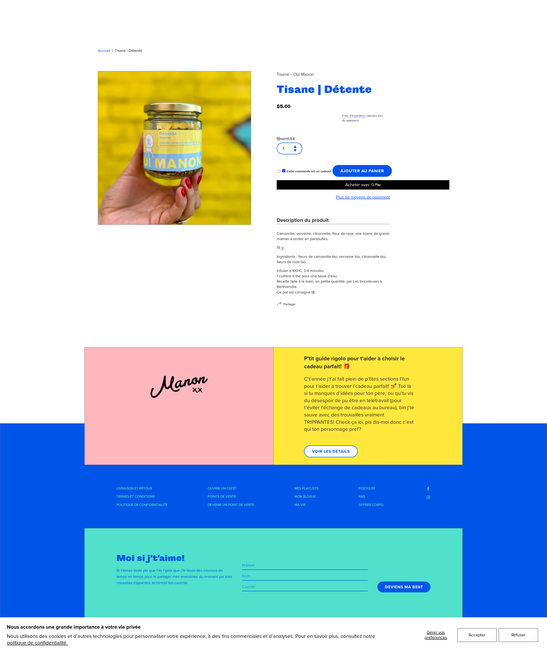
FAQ (362, 496)
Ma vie (300, 505)
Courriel (248, 587)
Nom (246, 576)
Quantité (286, 138)
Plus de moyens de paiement (363, 197)
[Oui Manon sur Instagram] (428, 497)
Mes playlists (306, 488)
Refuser (518, 635)
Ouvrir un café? (222, 488)
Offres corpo (371, 505)
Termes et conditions (135, 496)
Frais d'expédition (354, 116)
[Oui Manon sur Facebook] (428, 489)
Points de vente (222, 496)
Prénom (248, 565)
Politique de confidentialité (142, 505)
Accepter (477, 635)
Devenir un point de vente (231, 505)
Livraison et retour (134, 488)
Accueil (104, 50)
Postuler (367, 488)
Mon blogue (305, 496)
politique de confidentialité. (37, 643)
